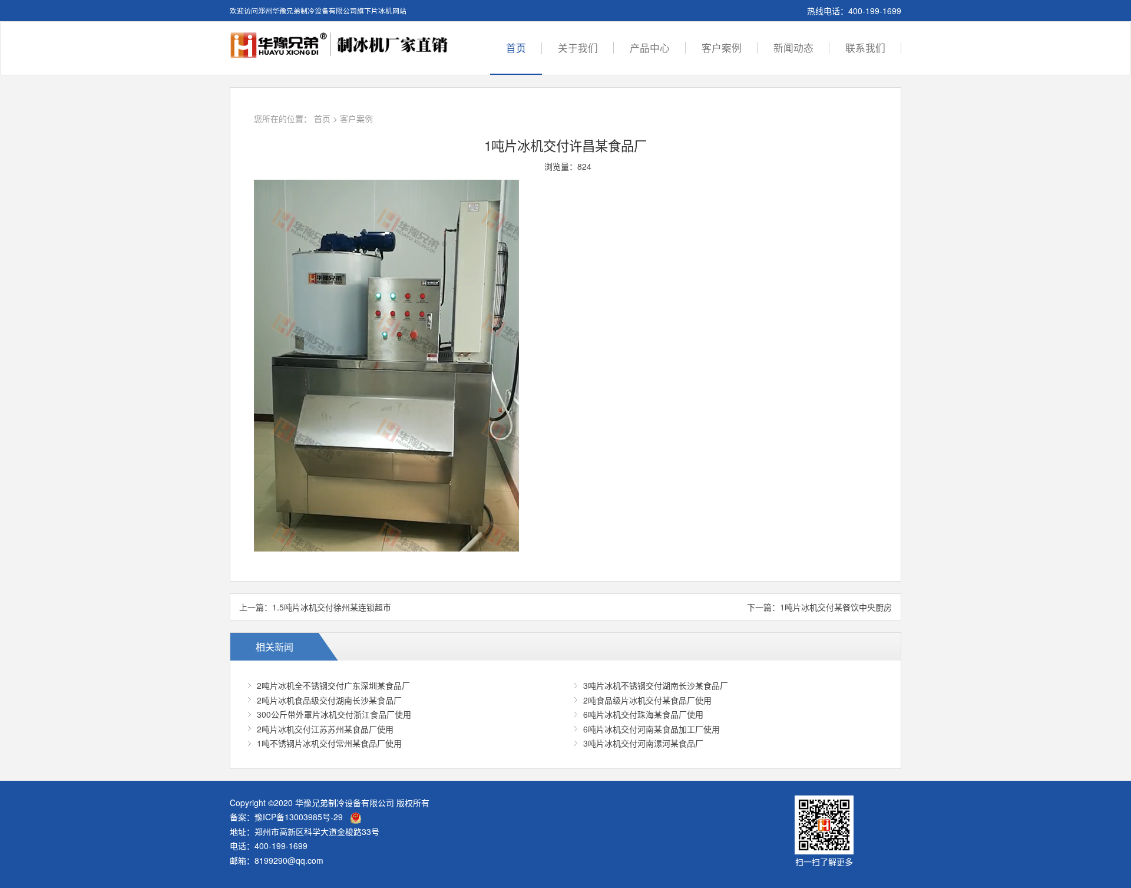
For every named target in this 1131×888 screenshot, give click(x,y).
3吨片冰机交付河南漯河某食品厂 (643, 743)
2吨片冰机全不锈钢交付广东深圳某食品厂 (333, 685)
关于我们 (578, 48)
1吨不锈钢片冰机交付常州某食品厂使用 (329, 743)
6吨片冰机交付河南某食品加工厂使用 (651, 729)
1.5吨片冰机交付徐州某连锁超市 (331, 607)
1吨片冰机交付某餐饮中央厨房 (836, 607)
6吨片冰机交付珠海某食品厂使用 (643, 714)
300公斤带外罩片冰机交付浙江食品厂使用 (334, 714)
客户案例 (722, 48)
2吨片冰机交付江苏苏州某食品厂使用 (325, 729)
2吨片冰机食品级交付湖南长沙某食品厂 (329, 700)
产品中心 (650, 48)
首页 (516, 48)
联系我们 (865, 48)
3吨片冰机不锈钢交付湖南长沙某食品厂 (655, 685)
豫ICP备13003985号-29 (298, 817)
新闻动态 (793, 48)
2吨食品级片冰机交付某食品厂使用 (647, 700)
